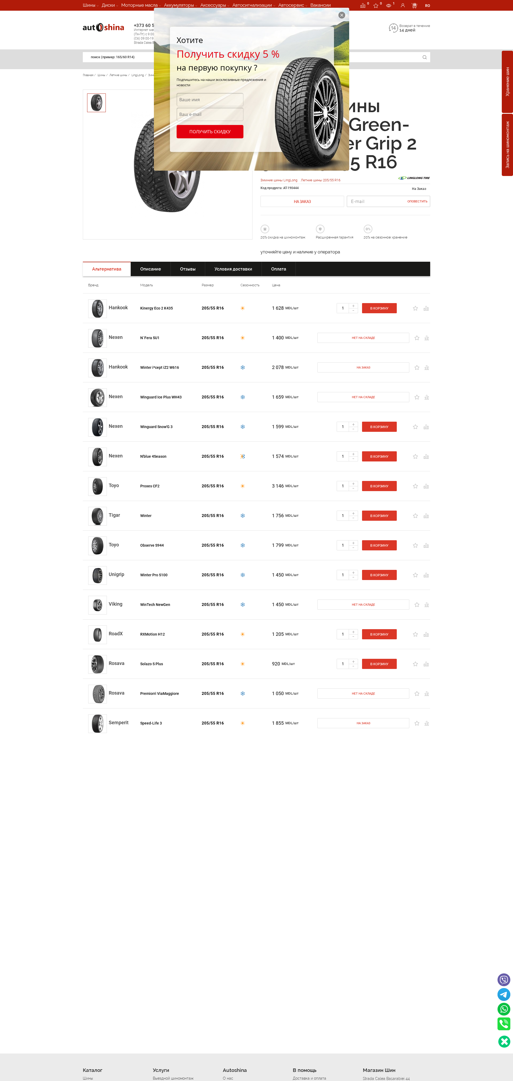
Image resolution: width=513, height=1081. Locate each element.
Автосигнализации (252, 5)
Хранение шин (507, 82)
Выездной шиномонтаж (173, 1078)
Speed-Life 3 (151, 723)
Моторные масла (139, 5)
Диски (108, 5)
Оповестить (417, 201)
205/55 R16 (213, 308)
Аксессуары (213, 5)
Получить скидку (210, 132)
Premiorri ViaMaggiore (159, 693)
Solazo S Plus (151, 664)
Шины (89, 5)
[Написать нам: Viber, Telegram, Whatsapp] (504, 1042)
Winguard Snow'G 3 (156, 427)
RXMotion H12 (152, 634)
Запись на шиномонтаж (507, 145)
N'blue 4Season (153, 456)
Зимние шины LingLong (279, 180)
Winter (145, 516)
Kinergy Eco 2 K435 (156, 308)
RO (427, 5)
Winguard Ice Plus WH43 (161, 397)
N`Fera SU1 (150, 338)
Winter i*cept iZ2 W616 (159, 367)
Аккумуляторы (179, 5)
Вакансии (320, 5)
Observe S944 (152, 545)
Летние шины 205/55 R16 (320, 180)
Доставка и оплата (309, 1078)
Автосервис (291, 5)
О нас (228, 1078)
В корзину (379, 308)
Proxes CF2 (150, 486)
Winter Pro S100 (154, 575)
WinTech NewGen (155, 604)
